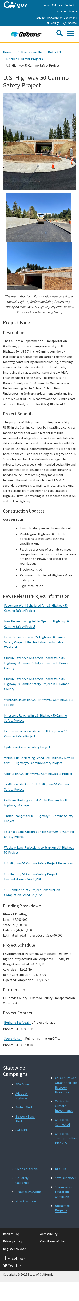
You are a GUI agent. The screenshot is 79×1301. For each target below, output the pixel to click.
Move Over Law (25, 1201)
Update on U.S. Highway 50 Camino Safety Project (38, 773)
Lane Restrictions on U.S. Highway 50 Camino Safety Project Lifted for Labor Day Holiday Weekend (35, 642)
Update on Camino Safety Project (27, 747)
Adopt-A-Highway (21, 1095)
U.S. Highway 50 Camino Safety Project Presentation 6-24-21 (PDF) (30, 876)
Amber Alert (23, 1107)
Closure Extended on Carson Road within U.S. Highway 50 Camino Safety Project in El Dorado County (36, 663)
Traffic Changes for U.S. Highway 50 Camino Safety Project (38, 818)
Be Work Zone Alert (25, 1118)
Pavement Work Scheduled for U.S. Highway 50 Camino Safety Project (36, 608)
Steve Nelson (13, 1038)
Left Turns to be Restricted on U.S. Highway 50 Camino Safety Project (35, 733)
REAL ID (60, 1169)
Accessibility (48, 1234)
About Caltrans (53, 5)
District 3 (54, 52)
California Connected (62, 1122)
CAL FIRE (21, 1130)
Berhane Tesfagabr (17, 1022)
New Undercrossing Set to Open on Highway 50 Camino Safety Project (36, 623)
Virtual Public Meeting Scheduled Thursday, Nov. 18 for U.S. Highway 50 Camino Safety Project (39, 760)
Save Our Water (65, 1178)
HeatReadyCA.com (28, 1192)
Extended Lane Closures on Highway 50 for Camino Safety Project (39, 834)
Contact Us (71, 5)
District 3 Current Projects (24, 59)
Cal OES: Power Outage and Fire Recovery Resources (66, 1085)
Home (7, 52)
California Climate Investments (64, 1105)
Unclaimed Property (62, 1208)
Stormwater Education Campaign (63, 1191)
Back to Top (11, 1234)
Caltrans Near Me (30, 52)
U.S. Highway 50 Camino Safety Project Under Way (38, 863)
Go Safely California (22, 1180)
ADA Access (23, 1084)
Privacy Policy (12, 1241)
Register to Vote (14, 1249)
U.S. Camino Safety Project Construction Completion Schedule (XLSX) (32, 892)
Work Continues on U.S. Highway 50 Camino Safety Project (38, 702)
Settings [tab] (54, 23)
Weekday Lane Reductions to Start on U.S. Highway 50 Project (39, 850)
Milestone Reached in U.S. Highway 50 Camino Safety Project (35, 717)
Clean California (26, 1169)
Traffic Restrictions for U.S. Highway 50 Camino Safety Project (36, 786)
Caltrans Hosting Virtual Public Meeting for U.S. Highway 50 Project (37, 802)
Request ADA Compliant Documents (56, 17)
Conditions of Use (52, 1241)
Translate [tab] (71, 23)
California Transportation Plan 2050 (66, 1138)
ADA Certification (67, 11)
